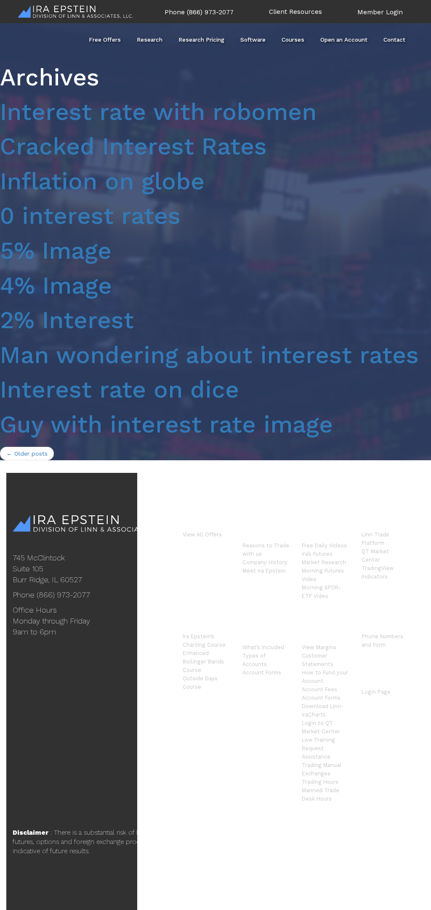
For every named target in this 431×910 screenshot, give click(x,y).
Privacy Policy (389, 853)
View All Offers (202, 534)
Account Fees (319, 689)
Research (149, 39)
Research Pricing (201, 39)
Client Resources (295, 12)
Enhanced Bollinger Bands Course (203, 661)
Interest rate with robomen (158, 112)
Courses (293, 39)
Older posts (27, 453)
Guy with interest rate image (166, 424)
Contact (394, 39)
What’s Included (263, 647)
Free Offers (105, 39)
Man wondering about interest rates (209, 355)
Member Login (380, 12)
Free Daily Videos (324, 545)
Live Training (318, 740)
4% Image (56, 286)
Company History (264, 562)
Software (253, 39)
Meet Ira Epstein (264, 571)
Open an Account (343, 39)
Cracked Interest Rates (133, 146)
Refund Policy (344, 853)
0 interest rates (90, 216)
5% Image (56, 251)
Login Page (376, 692)
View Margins (319, 647)
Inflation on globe (102, 181)
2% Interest (67, 320)
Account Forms (261, 672)
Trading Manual (321, 765)
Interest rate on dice (119, 389)
